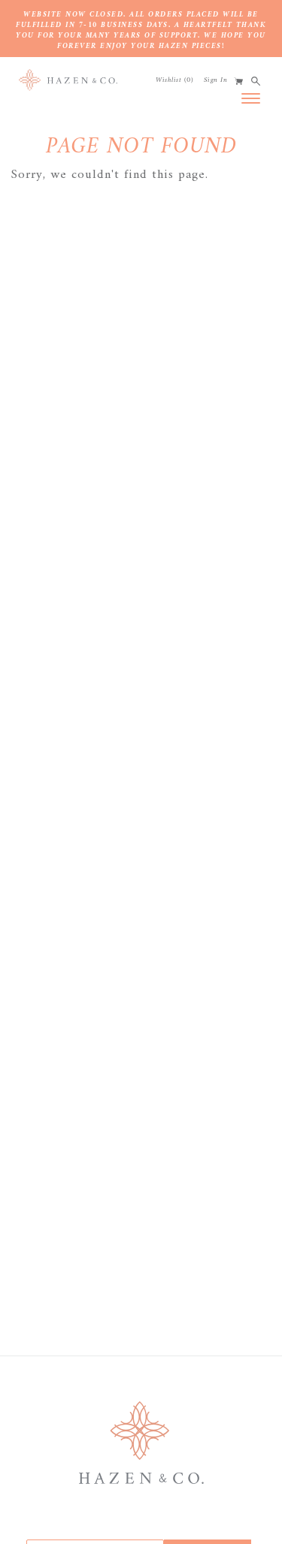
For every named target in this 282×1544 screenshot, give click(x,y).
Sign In (216, 80)
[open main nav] (250, 98)
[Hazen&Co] (68, 80)
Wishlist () (174, 80)
